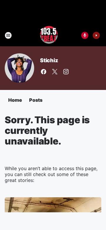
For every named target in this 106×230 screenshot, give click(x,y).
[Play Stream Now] (96, 35)
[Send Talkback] (84, 35)
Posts (35, 100)
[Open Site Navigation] (8, 35)
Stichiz (49, 60)
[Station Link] (49, 35)
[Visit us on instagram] (65, 71)
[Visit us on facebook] (43, 71)
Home (15, 100)
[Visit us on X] (54, 71)
